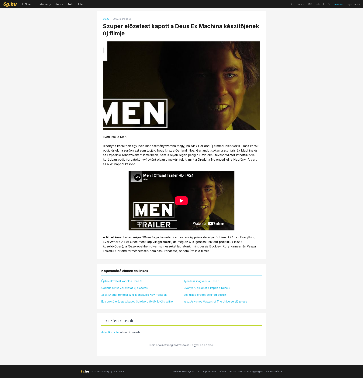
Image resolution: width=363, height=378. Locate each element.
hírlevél (320, 4)
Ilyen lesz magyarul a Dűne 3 (202, 281)
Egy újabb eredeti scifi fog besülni (205, 294)
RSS (310, 4)
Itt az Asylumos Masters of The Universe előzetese (215, 301)
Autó (70, 4)
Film (80, 4)
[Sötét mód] (328, 4)
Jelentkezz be (110, 332)
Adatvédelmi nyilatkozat (186, 371)
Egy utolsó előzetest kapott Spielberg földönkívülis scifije (137, 301)
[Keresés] (292, 4)
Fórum (223, 371)
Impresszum (209, 371)
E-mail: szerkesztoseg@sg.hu (246, 371)
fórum (300, 4)
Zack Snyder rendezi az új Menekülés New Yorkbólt (134, 294)
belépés (338, 4)
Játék (59, 4)
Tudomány (44, 4)
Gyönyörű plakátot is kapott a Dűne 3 (207, 287)
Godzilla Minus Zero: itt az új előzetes (124, 287)
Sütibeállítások (274, 371)
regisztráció (353, 4)
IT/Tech (27, 4)
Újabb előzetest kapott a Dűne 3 (121, 281)
